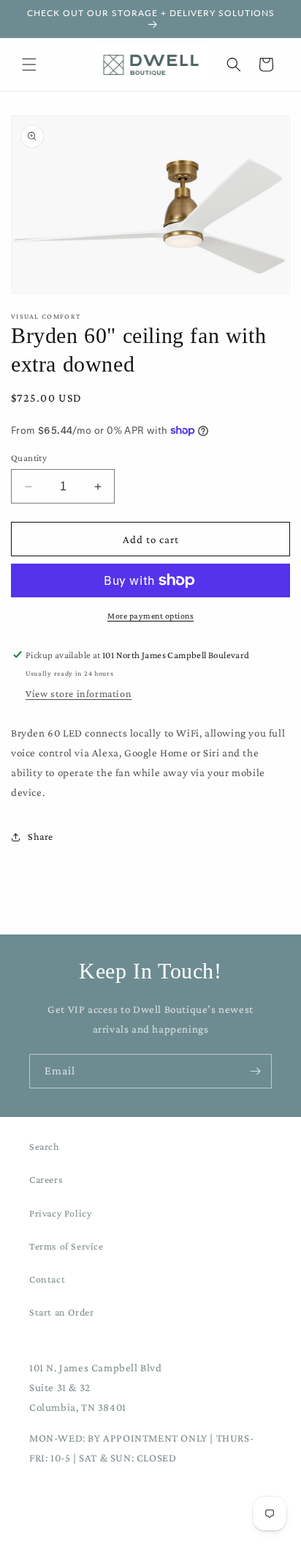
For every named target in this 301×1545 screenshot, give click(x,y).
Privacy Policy (60, 1213)
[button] (29, 64)
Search (44, 1146)
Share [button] (40, 836)
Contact (47, 1279)
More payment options (150, 616)
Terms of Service (66, 1246)
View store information (79, 693)
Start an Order (61, 1312)
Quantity (29, 457)
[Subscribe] (255, 1071)
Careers (46, 1179)
